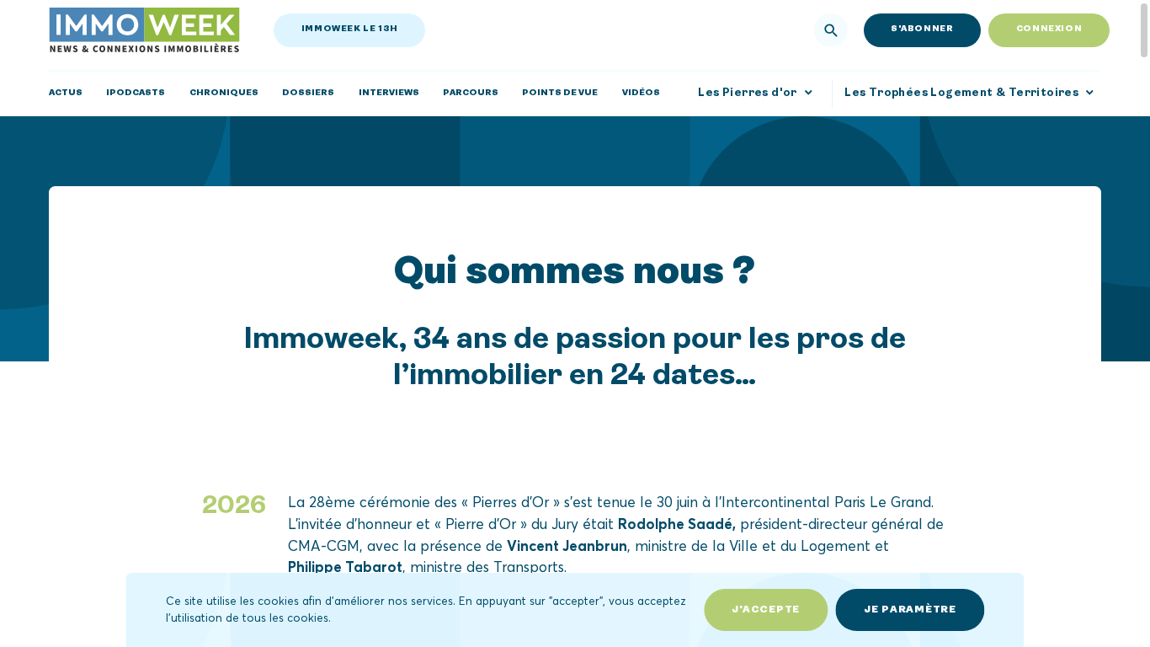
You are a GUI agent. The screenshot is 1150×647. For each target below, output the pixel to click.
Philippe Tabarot (345, 566)
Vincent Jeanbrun (567, 544)
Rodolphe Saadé (675, 523)
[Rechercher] (831, 30)
